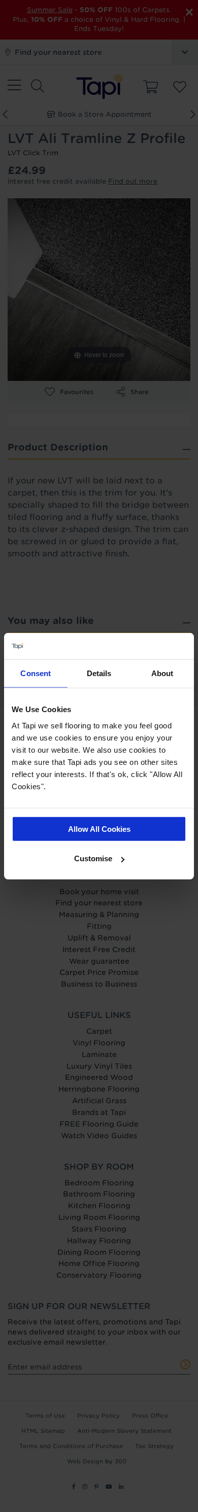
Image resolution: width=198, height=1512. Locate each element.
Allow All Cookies (99, 828)
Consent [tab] (35, 673)
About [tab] (162, 673)
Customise (93, 858)
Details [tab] (99, 673)
